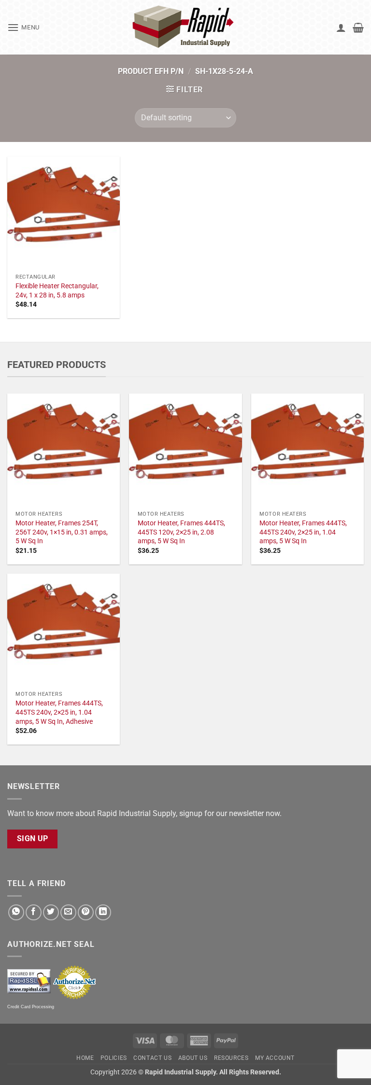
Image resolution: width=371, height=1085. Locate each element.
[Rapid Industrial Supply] (185, 27)
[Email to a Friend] (68, 912)
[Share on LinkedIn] (103, 912)
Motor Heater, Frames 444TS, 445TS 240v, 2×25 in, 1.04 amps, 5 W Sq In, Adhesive (59, 712)
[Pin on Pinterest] (86, 912)
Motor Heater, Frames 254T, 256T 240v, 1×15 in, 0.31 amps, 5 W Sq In (61, 532)
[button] (23, 27)
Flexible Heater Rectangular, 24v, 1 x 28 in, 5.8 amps (57, 290)
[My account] (341, 27)
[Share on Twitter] (51, 912)
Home (85, 1058)
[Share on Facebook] (34, 912)
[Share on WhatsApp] (16, 912)
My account (275, 1058)
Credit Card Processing (30, 1006)
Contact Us (152, 1058)
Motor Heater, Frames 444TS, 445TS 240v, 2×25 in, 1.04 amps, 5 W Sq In (303, 532)
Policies (113, 1058)
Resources (231, 1058)
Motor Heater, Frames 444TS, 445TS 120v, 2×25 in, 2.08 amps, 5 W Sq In (181, 532)
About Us (193, 1058)
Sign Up (32, 838)
